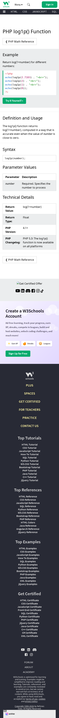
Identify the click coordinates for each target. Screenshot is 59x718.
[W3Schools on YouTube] (17, 291)
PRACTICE (29, 418)
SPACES (29, 393)
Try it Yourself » (14, 100)
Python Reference (28, 509)
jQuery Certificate (29, 623)
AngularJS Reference (27, 528)
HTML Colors (28, 522)
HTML (14, 11)
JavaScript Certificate (30, 606)
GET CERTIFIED (29, 401)
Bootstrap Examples (28, 571)
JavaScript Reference (28, 503)
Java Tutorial (29, 473)
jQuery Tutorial (29, 480)
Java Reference (28, 525)
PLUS (29, 385)
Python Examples (28, 564)
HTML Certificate (29, 600)
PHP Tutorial (29, 470)
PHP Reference (28, 519)
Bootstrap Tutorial (29, 467)
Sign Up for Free (18, 353)
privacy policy (31, 701)
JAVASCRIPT (39, 11)
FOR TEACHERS (29, 410)
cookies (42, 699)
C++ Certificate (29, 629)
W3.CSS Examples (28, 567)
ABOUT (29, 667)
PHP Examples (28, 574)
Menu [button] (18, 4)
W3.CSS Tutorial (30, 464)
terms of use (32, 699)
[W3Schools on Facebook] (33, 291)
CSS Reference (28, 499)
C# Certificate (29, 632)
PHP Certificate (29, 619)
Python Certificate (29, 616)
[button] (29, 4)
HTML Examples (28, 548)
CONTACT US (30, 426)
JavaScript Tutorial (29, 451)
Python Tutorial (29, 460)
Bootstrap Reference (27, 515)
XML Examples (28, 580)
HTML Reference (28, 496)
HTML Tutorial (30, 444)
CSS (25, 11)
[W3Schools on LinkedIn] (23, 291)
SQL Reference (28, 506)
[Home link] (6, 4)
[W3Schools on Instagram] (38, 291)
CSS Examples (28, 551)
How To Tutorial (30, 454)
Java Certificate (29, 626)
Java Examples (28, 577)
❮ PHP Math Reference (19, 41)
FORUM (28, 662)
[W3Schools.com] (30, 377)
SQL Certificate (29, 613)
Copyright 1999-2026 (24, 706)
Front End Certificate (29, 610)
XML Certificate (29, 636)
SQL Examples (28, 561)
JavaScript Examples (27, 554)
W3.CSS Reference (28, 512)
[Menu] (4, 11)
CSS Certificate (29, 603)
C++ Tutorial (29, 477)
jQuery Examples (28, 584)
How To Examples (28, 558)
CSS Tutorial (29, 447)
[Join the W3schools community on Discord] (27, 291)
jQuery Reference (28, 532)
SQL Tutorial (30, 457)
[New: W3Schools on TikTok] (42, 291)
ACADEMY (28, 672)
